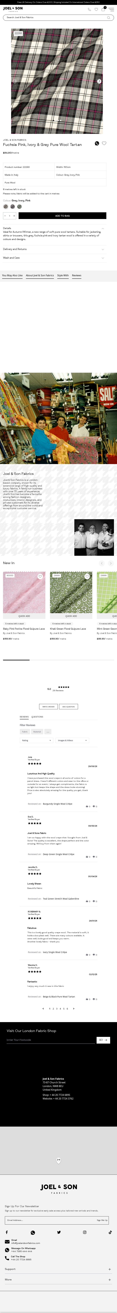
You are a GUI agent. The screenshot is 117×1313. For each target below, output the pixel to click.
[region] (58, 1165)
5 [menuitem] (63, 1008)
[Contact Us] (89, 9)
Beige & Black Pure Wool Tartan (59, 996)
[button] (47, 731)
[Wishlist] (96, 9)
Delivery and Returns (15, 249)
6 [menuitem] (67, 1008)
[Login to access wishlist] (104, 143)
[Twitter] (59, 1232)
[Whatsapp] (33, 1232)
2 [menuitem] (53, 1008)
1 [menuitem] (49, 1008)
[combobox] (36, 740)
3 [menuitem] (56, 1008)
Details (7, 228)
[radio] (25, 731)
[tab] (48, 706)
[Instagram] (85, 1232)
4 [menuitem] (60, 1008)
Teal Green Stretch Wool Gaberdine (61, 898)
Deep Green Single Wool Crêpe (58, 854)
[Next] (111, 563)
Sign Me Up (102, 1220)
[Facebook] (7, 1232)
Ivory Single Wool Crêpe (55, 952)
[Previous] (102, 563)
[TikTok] (110, 1232)
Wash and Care (11, 258)
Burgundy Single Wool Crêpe (57, 803)
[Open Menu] (111, 9)
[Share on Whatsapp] (97, 143)
